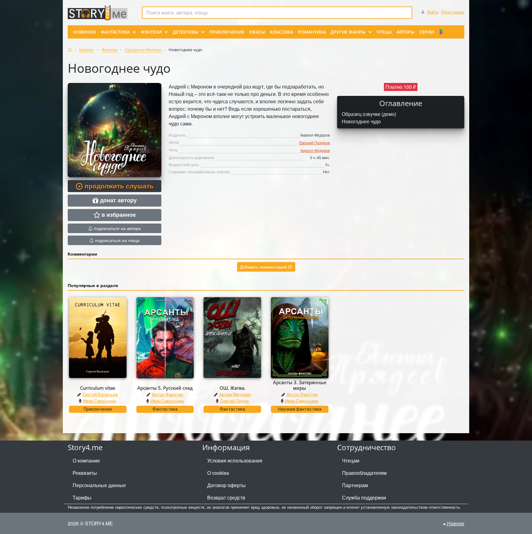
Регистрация (452, 12)
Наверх (455, 523)
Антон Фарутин (167, 394)
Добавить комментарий (264, 267)
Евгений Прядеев (314, 142)
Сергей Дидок (234, 401)
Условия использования (234, 460)
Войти (432, 12)
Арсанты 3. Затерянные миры (299, 385)
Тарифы (82, 497)
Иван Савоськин (99, 401)
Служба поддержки (364, 497)
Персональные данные (99, 485)
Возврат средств (226, 497)
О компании (86, 460)
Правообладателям (364, 472)
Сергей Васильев (100, 394)
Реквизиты (85, 472)
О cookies (218, 472)
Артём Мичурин (235, 394)
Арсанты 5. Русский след (165, 388)
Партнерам (355, 485)
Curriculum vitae (97, 388)
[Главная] (70, 49)
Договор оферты (226, 485)
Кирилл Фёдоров (315, 150)
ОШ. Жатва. (232, 388)
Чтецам (350, 460)
